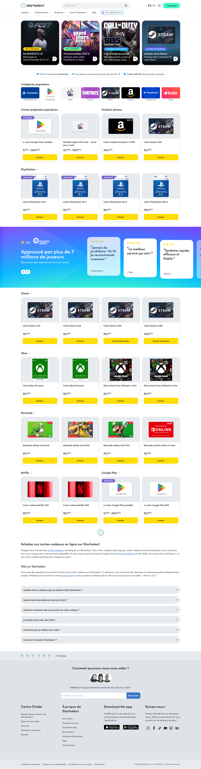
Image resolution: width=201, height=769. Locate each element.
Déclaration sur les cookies (80, 764)
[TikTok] (160, 728)
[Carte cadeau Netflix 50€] (80, 489)
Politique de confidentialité (54, 764)
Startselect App (69, 727)
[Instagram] (148, 728)
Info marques (68, 745)
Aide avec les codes (30, 721)
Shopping (58, 12)
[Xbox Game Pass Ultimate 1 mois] (121, 370)
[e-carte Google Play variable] (40, 126)
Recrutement (68, 732)
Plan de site (99, 764)
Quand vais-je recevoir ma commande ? (33, 715)
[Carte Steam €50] (120, 310)
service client (67, 575)
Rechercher (133, 695)
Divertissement (41, 12)
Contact (24, 734)
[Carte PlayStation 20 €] (80, 186)
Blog (94, 12)
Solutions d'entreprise (72, 736)
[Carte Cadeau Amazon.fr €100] (120, 126)
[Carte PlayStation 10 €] (40, 186)
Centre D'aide (31, 706)
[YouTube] (165, 728)
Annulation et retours (31, 730)
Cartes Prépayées (78, 12)
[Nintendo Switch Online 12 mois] (161, 429)
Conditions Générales (30, 764)
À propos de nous (70, 723)
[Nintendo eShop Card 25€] (40, 429)
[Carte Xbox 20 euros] (40, 370)
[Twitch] (171, 728)
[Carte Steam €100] (161, 310)
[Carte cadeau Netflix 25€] (40, 489)
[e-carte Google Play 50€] (161, 489)
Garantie (25, 725)
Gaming (24, 12)
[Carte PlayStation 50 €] (120, 186)
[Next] (28, 272)
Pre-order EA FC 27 (114, 12)
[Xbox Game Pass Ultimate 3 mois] (161, 370)
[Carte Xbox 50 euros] (80, 370)
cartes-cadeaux (56, 550)
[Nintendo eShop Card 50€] (80, 429)
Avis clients (67, 718)
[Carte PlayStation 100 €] (161, 186)
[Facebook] (154, 728)
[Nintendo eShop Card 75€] (120, 429)
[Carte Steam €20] (161, 126)
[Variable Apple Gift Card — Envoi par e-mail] (80, 126)
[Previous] (23, 272)
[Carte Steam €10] (40, 310)
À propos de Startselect (71, 708)
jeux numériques (126, 553)
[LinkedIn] (177, 728)
